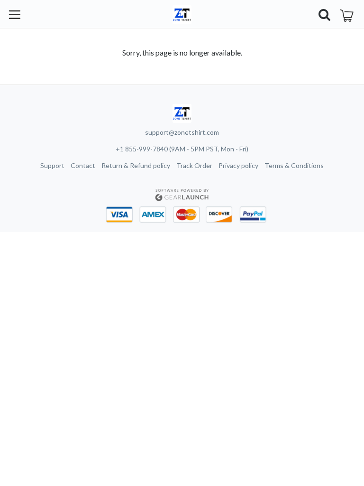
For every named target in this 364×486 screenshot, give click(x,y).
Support (52, 165)
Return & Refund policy (135, 165)
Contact (83, 165)
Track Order (194, 165)
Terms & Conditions (294, 165)
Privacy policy (238, 165)
